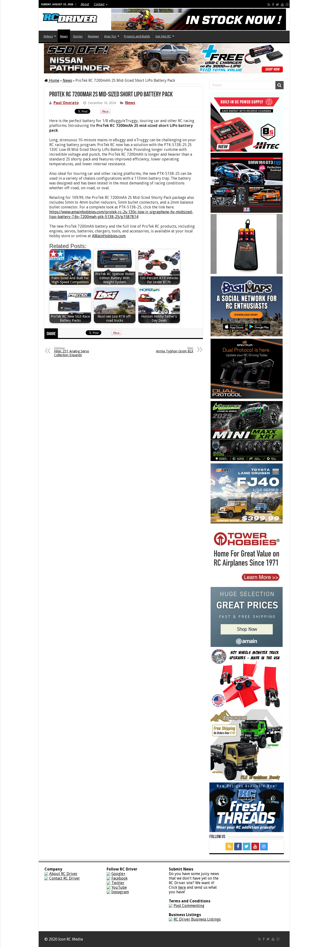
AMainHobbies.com (109, 236)
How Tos (110, 36)
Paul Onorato (66, 103)
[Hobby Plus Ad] (247, 745)
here (182, 887)
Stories (78, 36)
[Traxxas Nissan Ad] (164, 58)
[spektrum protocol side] (247, 368)
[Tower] (247, 555)
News (64, 36)
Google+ (118, 873)
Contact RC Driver (64, 878)
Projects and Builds (137, 36)
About (85, 4)
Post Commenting (189, 905)
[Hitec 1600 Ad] (247, 121)
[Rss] (269, 4)
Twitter (117, 883)
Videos (48, 36)
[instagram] (287, 4)
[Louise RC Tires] (247, 430)
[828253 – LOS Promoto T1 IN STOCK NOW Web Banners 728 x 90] (198, 19)
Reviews (93, 36)
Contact (99, 4)
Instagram (120, 892)
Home (53, 80)
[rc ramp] (247, 677)
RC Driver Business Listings (197, 919)
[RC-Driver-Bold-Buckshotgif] (247, 243)
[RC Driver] (69, 13)
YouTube (119, 887)
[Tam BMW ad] (247, 182)
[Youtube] (282, 4)
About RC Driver (63, 873)
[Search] (279, 85)
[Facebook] (273, 4)
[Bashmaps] (247, 306)
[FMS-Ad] (247, 493)
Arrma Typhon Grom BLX (174, 349)
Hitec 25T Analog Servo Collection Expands (71, 351)
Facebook (119, 878)
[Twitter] (277, 4)
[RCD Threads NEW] (246, 807)
